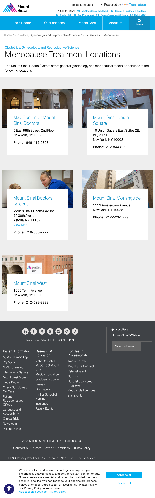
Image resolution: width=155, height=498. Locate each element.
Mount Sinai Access (15, 377)
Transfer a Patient (78, 361)
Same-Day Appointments (114, 15)
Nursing (73, 376)
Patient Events (12, 429)
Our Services (91, 35)
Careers (35, 448)
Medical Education (47, 374)
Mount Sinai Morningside (117, 198)
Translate (136, 5)
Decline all (124, 483)
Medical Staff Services (81, 390)
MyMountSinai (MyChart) (95, 11)
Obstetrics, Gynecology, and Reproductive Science (47, 35)
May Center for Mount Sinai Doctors (34, 120)
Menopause (111, 35)
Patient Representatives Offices (13, 400)
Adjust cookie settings (33, 491)
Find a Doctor (11, 382)
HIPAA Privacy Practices (23, 458)
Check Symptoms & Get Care (130, 11)
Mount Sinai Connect (81, 366)
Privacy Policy (81, 448)
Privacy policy (57, 491)
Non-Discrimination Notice (78, 458)
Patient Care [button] (87, 23)
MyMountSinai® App (15, 357)
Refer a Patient (77, 371)
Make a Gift (140, 15)
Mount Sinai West (30, 283)
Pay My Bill (65, 15)
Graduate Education (48, 379)
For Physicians (86, 15)
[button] (139, 23)
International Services (16, 372)
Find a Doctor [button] (21, 23)
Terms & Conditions (57, 448)
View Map (20, 225)
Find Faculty (43, 389)
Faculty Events (44, 408)
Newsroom (10, 424)
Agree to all (124, 474)
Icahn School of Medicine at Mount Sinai (47, 365)
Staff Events (75, 395)
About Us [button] (115, 23)
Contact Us (20, 448)
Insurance (42, 403)
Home (8, 35)
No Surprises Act (13, 367)
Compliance (50, 458)
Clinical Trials (11, 418)
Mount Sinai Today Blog (38, 339)
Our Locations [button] (54, 23)
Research (42, 384)
